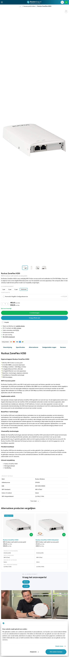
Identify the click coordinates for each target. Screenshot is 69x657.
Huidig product (9, 515)
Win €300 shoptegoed (9, 337)
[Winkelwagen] (66, 2)
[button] (34, 296)
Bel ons (26, 582)
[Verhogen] (7, 304)
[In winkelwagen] (31, 534)
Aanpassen (33, 651)
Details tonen (59, 646)
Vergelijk (6, 322)
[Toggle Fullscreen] (66, 11)
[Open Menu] (2, 2)
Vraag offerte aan (34, 318)
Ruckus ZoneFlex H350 (44, 6)
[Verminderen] (2, 304)
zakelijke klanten (20, 326)
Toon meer (33, 501)
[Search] (62, 2)
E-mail (26, 586)
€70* (17, 330)
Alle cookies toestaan (56, 651)
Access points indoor (30, 6)
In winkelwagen (34, 313)
